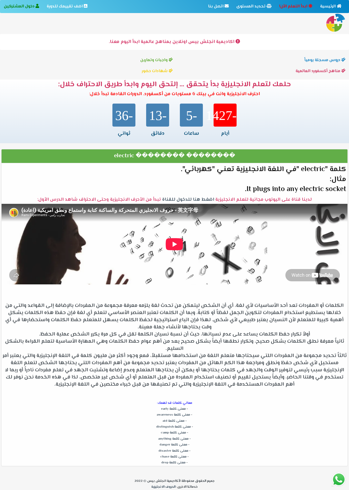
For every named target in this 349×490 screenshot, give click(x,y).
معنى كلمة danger (173, 444)
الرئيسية (328, 6)
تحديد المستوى (251, 6)
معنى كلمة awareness (173, 414)
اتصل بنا (216, 6)
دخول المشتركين (20, 6)
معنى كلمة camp (173, 432)
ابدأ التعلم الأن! (293, 6)
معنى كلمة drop (173, 462)
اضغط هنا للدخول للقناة (189, 199)
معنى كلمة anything (173, 438)
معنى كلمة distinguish (173, 426)
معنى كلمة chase (173, 456)
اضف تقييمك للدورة (65, 6)
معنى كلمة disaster (173, 450)
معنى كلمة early (173, 408)
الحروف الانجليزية (163, 486)
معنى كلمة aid (173, 421)
